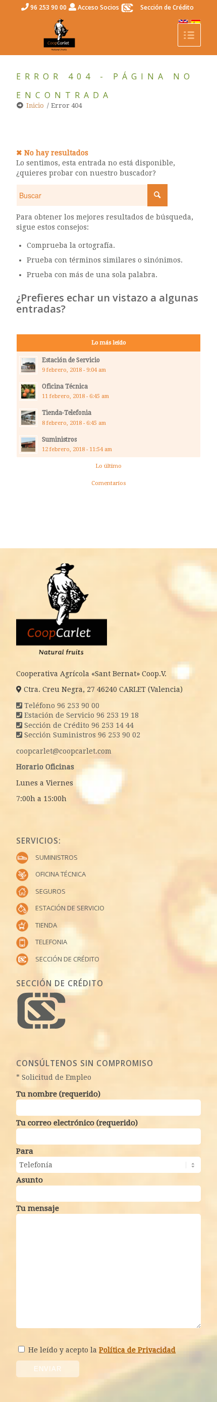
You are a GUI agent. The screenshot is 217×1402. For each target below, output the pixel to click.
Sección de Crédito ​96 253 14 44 (78, 725)
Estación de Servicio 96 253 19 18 (80, 715)
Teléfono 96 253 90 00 (60, 706)
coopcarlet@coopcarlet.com (64, 751)
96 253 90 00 (48, 7)
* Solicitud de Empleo (53, 1077)
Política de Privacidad (137, 1350)
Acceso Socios (97, 7)
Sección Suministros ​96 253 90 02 (81, 735)
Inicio (35, 105)
